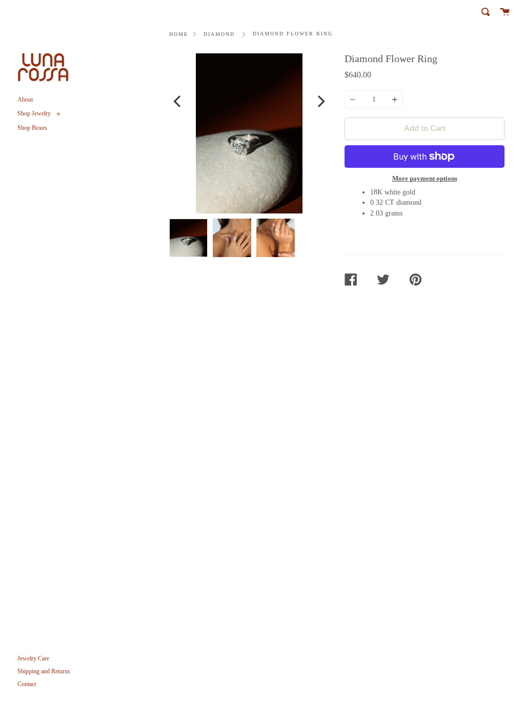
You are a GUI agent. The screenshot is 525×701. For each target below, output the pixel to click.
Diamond (219, 34)
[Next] (320, 103)
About (25, 99)
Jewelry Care (33, 658)
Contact (26, 684)
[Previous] (178, 103)
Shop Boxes (32, 127)
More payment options (424, 178)
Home (178, 34)
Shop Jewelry (34, 113)
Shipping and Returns (43, 671)
